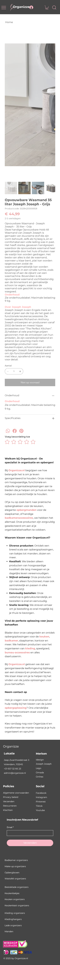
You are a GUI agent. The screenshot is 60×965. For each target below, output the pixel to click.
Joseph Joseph (44, 763)
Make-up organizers (15, 866)
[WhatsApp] (8, 435)
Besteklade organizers (16, 887)
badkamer (11, 640)
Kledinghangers (13, 919)
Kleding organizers (15, 913)
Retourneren (10, 805)
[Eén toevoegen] (20, 371)
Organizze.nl (16, 470)
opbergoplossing (15, 707)
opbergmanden (26, 509)
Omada (40, 772)
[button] (47, 7)
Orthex (39, 776)
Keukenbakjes (12, 893)
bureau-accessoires (17, 652)
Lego (38, 768)
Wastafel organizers (15, 878)
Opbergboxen (12, 872)
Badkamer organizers (16, 860)
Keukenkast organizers (17, 905)
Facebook (41, 793)
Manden (9, 931)
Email (10, 827)
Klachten (8, 810)
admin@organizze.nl (15, 773)
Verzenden (8, 801)
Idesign (40, 759)
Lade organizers (13, 925)
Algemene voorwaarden (16, 792)
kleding (30, 648)
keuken (44, 636)
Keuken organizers (15, 899)
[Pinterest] (21, 435)
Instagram (41, 797)
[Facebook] (15, 435)
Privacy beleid (10, 797)
